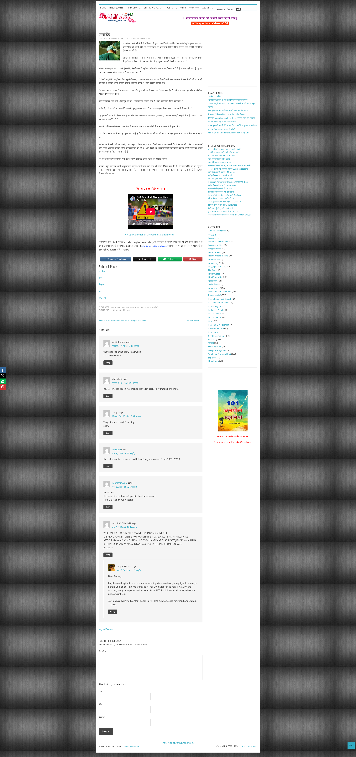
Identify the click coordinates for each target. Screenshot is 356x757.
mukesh (116, 449)
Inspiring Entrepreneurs (218, 302)
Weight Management (217, 350)
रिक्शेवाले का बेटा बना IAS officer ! (221, 191)
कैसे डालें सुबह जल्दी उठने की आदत (220, 178)
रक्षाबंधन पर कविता (214, 96)
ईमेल (100, 704)
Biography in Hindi (216, 266)
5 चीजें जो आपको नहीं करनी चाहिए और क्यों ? (224, 152)
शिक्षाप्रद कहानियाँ (152, 307)
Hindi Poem (213, 361)
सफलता (211, 343)
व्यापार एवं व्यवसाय (214, 248)
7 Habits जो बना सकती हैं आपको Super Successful (228, 168)
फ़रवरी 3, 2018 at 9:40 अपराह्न (125, 346)
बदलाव (101, 291)
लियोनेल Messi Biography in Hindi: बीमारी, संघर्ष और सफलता (231, 118)
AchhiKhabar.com (249, 746)
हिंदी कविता (212, 357)
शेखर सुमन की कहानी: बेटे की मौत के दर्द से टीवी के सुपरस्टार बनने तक (232, 125)
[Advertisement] (232, 57)
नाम (100, 691)
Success (212, 339)
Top (351, 745)
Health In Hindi (214, 252)
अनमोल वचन (212, 281)
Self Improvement (216, 336)
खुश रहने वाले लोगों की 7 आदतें (219, 159)
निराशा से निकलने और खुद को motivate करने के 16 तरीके (229, 165)
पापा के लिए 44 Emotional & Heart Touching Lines (229, 132)
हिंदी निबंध (211, 270)
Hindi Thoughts (215, 277)
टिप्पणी (102, 651)
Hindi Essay (213, 263)
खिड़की (102, 284)
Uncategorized (214, 346)
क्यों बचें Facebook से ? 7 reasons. (222, 185)
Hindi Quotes (214, 273)
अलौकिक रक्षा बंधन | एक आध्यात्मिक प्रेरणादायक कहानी (227, 99)
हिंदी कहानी (126, 310)
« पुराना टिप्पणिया (106, 629)
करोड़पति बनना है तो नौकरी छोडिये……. (222, 175)
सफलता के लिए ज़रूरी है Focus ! (220, 188)
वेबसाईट (102, 717)
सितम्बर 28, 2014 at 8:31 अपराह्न (126, 416)
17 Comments (145, 39)
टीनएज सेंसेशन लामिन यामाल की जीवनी (221, 129)
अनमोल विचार (213, 284)
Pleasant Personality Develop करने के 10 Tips (228, 182)
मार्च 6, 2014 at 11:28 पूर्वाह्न (129, 570)
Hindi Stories (115, 307)
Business (212, 238)
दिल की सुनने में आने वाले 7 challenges (222, 204)
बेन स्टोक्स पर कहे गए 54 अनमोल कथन (222, 121)
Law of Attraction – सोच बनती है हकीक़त (224, 195)
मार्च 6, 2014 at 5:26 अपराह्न (124, 486)
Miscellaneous (214, 313)
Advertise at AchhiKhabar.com (178, 742)
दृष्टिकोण (102, 297)
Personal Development (218, 324)
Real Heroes (213, 332)
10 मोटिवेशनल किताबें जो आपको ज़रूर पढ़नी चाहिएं (210, 18)
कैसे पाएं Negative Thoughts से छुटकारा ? (224, 201)
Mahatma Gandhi (216, 310)
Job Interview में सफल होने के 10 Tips (223, 211)
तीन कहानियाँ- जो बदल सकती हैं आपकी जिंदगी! (224, 149)
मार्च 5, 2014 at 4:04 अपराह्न (124, 527)
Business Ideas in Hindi (218, 241)
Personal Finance (216, 328)
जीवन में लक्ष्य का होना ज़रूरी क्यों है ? (221, 198)
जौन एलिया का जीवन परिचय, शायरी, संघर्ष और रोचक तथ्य (228, 110)
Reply (108, 362)
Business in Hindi (215, 245)
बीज (100, 277)
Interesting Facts (215, 306)
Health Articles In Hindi (218, 255)
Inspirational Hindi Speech (219, 299)
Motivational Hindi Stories (134, 307)
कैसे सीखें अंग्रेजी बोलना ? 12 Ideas (221, 172)
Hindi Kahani (116, 310)
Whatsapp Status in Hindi (219, 354)
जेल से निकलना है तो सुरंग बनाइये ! (220, 162)
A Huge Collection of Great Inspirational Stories (150, 234)
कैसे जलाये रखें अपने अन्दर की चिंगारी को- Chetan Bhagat (229, 214)
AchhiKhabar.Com (131, 746)
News (210, 321)
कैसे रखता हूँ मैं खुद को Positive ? (220, 208)
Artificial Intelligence (217, 230)
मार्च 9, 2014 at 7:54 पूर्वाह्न (123, 453)
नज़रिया (102, 271)
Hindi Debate (214, 259)
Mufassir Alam (119, 482)
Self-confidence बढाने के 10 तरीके (221, 155)
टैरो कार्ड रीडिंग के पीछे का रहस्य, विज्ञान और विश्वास (226, 114)
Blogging (212, 234)
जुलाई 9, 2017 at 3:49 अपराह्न (125, 382)
